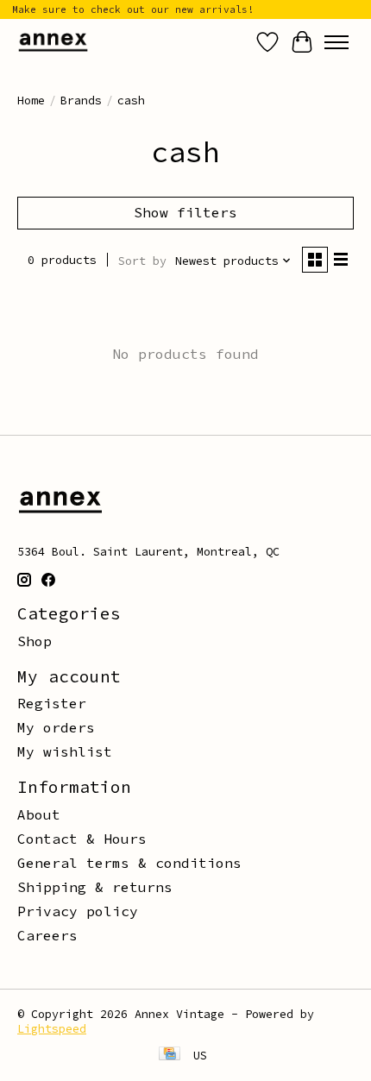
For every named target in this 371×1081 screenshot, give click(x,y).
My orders (56, 727)
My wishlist (64, 751)
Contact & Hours (82, 838)
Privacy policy (77, 911)
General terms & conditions (129, 862)
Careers (47, 935)
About (38, 814)
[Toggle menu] (336, 42)
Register (51, 703)
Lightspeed (51, 1028)
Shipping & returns (95, 887)
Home (31, 100)
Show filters (185, 212)
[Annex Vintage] (53, 42)
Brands (81, 100)
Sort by (142, 261)
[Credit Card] (169, 1055)
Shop (34, 641)
